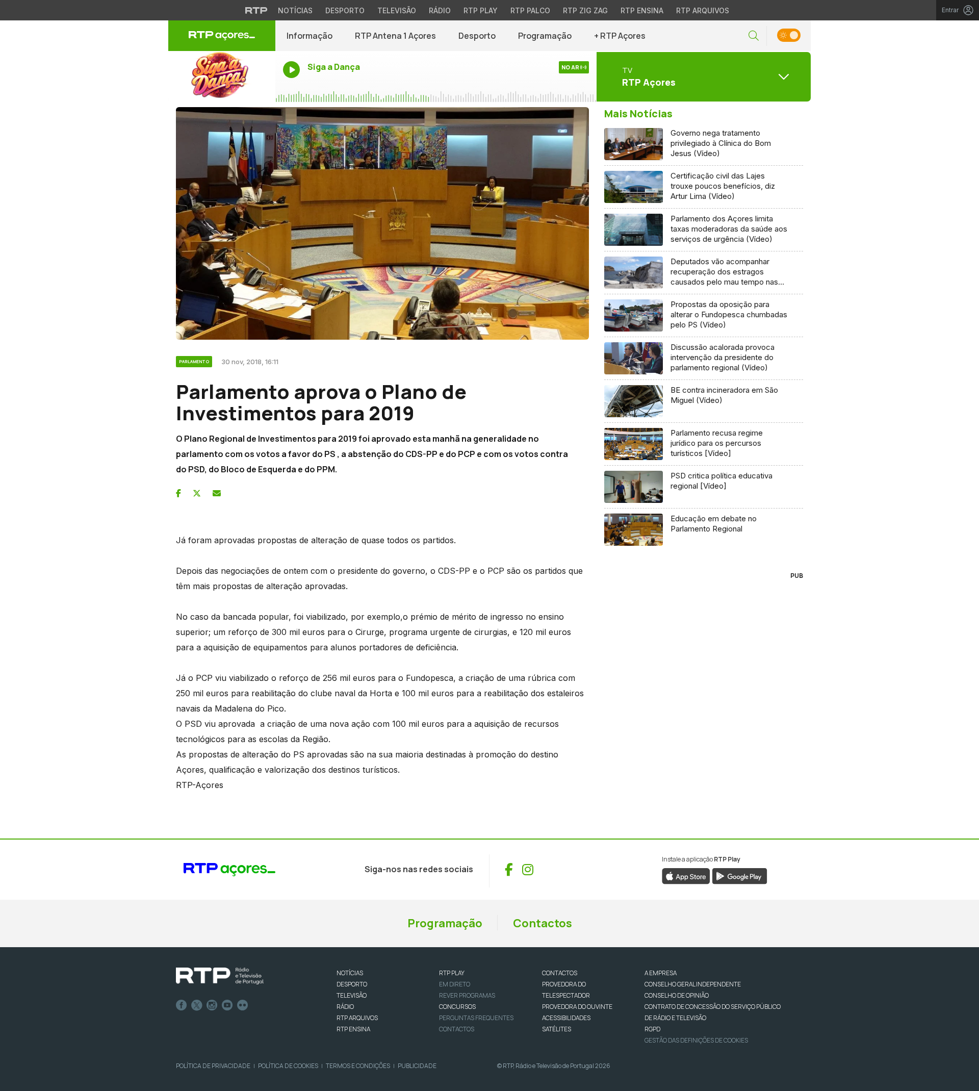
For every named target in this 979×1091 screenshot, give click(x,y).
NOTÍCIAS (350, 973)
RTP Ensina (642, 10)
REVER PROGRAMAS (467, 995)
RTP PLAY (452, 973)
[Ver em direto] (221, 76)
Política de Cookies (288, 1065)
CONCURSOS (457, 1006)
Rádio (440, 10)
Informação (309, 35)
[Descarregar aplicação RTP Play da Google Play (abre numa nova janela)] (739, 875)
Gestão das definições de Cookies (696, 1040)
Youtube (227, 1005)
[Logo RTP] (220, 976)
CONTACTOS (559, 973)
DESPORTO (352, 984)
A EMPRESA (661, 973)
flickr (242, 1005)
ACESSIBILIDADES (566, 1017)
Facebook (181, 1005)
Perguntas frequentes (476, 1017)
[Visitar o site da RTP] (256, 10)
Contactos (542, 923)
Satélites (556, 1029)
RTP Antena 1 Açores (395, 35)
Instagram (212, 1005)
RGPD (652, 1029)
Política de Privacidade (213, 1065)
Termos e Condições (358, 1065)
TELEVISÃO (352, 995)
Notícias (295, 10)
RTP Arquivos (702, 10)
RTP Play (480, 10)
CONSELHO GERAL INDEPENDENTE (693, 984)
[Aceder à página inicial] (221, 35)
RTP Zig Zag (585, 10)
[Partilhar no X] (197, 493)
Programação (545, 35)
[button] (754, 36)
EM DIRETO (454, 984)
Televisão (396, 10)
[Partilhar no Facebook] (178, 493)
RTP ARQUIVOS (357, 1017)
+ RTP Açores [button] (620, 35)
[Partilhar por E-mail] (217, 493)
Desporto (345, 10)
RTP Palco (530, 10)
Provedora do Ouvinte (577, 1006)
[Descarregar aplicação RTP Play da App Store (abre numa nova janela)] (686, 875)
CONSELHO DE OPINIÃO (677, 995)
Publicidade (417, 1065)
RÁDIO (345, 1006)
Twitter (196, 1005)
